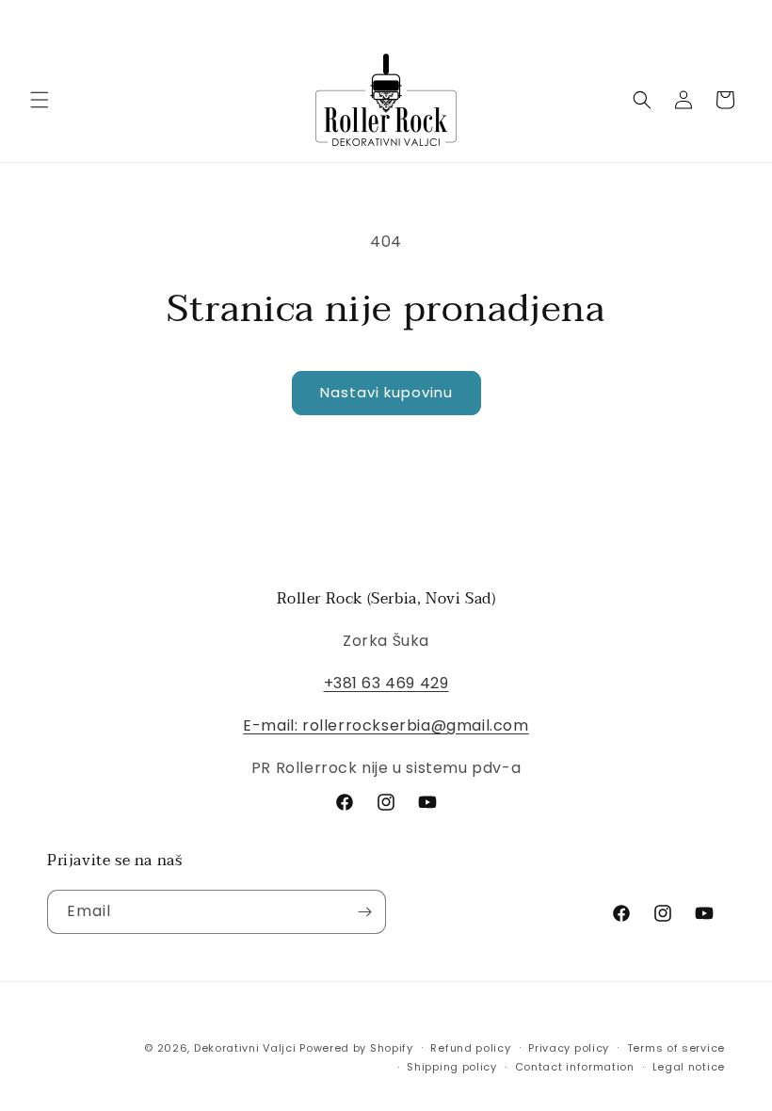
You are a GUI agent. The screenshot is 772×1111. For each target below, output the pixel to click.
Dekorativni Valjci (245, 1047)
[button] (39, 100)
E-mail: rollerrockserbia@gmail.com (385, 725)
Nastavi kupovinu (386, 392)
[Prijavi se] (364, 912)
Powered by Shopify (356, 1047)
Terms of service (676, 1047)
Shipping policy (452, 1066)
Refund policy (470, 1047)
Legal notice (688, 1066)
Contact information (575, 1066)
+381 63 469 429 (386, 683)
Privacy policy (568, 1047)
